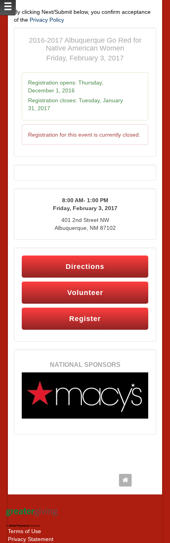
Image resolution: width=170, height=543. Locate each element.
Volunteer (85, 293)
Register (85, 319)
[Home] (127, 480)
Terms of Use (24, 531)
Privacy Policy (47, 20)
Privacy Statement (30, 539)
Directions (85, 267)
